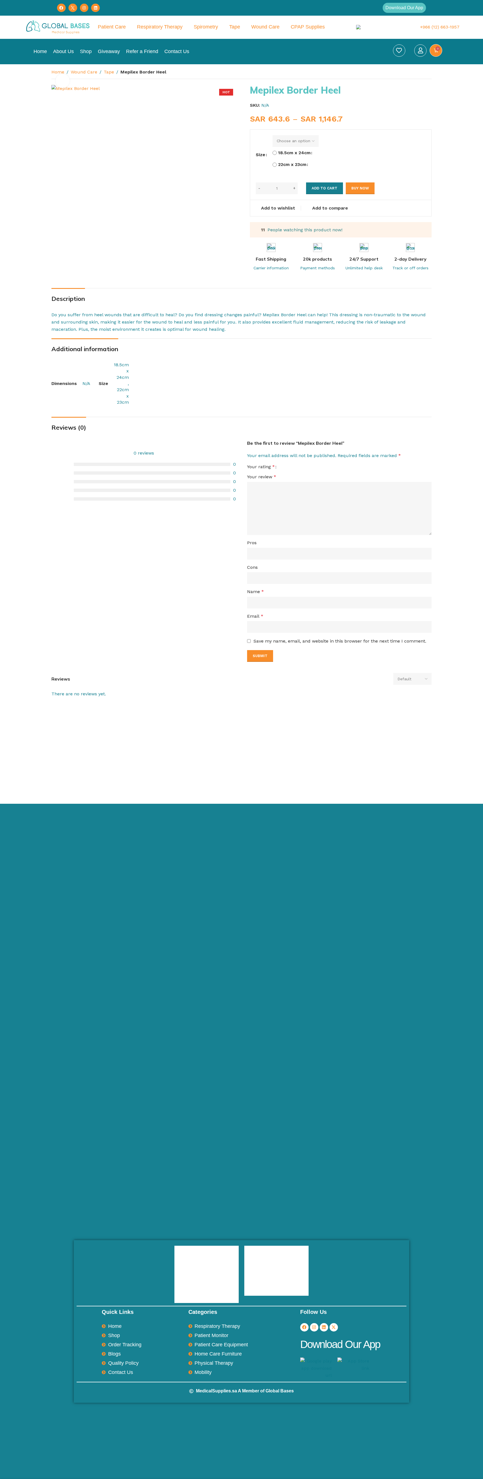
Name (255, 591)
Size (260, 154)
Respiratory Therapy (160, 27)
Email (255, 616)
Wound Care (265, 27)
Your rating (261, 467)
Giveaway (109, 51)
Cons (252, 567)
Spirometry (206, 27)
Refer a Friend (142, 51)
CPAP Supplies (308, 27)
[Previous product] (414, 72)
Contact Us (176, 51)
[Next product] (428, 72)
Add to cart (324, 188)
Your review (261, 476)
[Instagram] (84, 8)
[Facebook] (61, 8)
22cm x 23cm (289, 164)
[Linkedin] (95, 8)
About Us (63, 51)
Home (40, 51)
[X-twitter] (334, 1327)
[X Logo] (72, 8)
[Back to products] (421, 72)
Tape (234, 27)
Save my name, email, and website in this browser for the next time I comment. (340, 641)
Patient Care (112, 27)
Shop (86, 51)
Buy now (360, 188)
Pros (252, 542)
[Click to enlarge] (63, 81)
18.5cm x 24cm (289, 152)
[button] (404, 8)
